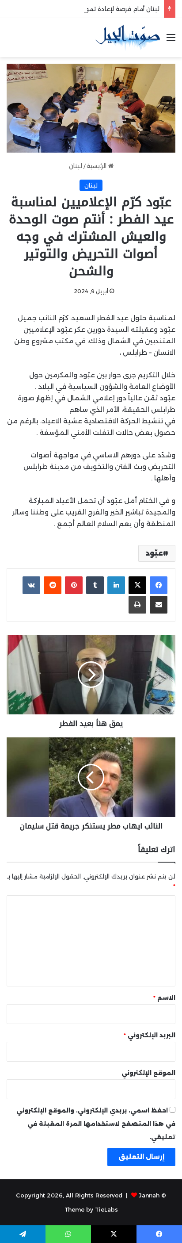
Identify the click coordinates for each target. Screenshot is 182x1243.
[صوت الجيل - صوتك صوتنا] (127, 37)
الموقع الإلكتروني (148, 1072)
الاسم (164, 997)
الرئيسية (97, 165)
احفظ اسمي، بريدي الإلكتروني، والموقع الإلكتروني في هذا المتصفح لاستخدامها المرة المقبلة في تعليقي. (95, 1123)
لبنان (75, 165)
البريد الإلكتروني (149, 1035)
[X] (137, 585)
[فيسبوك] (158, 585)
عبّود (154, 553)
